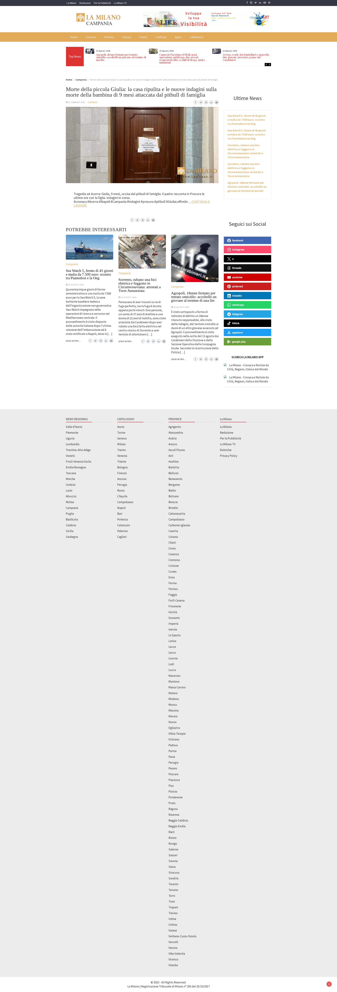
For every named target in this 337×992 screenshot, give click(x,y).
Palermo (122, 531)
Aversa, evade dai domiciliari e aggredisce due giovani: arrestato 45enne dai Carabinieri (247, 57)
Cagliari (122, 537)
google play (239, 341)
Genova (122, 438)
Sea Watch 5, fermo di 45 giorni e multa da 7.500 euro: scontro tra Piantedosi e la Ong (89, 274)
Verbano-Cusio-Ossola (182, 936)
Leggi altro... (73, 341)
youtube (237, 277)
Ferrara (173, 589)
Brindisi (173, 508)
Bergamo (174, 485)
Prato (172, 803)
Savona (173, 861)
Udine (172, 919)
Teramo (173, 890)
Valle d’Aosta (74, 427)
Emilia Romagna (76, 467)
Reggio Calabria (178, 820)
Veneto (70, 456)
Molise (70, 502)
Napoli (121, 508)
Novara (172, 716)
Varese (172, 930)
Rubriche (226, 450)
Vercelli (173, 942)
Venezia (122, 456)
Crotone (173, 566)
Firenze (122, 473)
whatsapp (238, 304)
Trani (171, 901)
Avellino (173, 461)
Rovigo (172, 844)
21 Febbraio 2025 (76, 102)
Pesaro (172, 768)
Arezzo (172, 444)
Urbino (172, 925)
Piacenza (174, 780)
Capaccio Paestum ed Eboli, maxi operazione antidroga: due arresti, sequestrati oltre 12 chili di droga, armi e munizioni (182, 58)
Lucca (172, 670)
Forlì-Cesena (176, 600)
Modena (173, 699)
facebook (237, 240)
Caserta (173, 531)
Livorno (173, 658)
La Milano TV (120, 3)
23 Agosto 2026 (76, 284)
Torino (121, 433)
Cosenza (173, 554)
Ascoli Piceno (176, 450)
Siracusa (173, 872)
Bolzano (173, 496)
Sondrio (173, 878)
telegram (237, 314)
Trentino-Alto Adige (78, 450)
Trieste (121, 461)
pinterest (237, 286)
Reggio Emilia (177, 826)
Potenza (122, 519)
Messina (173, 710)
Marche (70, 479)
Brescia (173, 502)
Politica (109, 37)
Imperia (173, 624)
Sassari (172, 855)
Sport (178, 37)
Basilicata (72, 519)
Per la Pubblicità (102, 3)
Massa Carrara (177, 687)
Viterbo (173, 965)
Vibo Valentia (176, 954)
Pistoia (172, 791)
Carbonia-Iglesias (179, 525)
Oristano (173, 739)
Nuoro (172, 722)
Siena (172, 867)
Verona (172, 948)
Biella (172, 490)
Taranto (173, 884)
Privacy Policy (228, 456)
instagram (238, 249)
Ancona (121, 479)
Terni (171, 896)
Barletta (173, 467)
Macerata (174, 676)
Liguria (70, 438)
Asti (170, 456)
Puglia (70, 514)
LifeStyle (161, 37)
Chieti (172, 543)
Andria (172, 438)
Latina (172, 641)
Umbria (70, 485)
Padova (173, 745)
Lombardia (72, 444)
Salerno (173, 849)
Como (172, 548)
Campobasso (125, 502)
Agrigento (174, 427)
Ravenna (173, 815)
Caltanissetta (176, 514)
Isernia (172, 629)
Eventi (143, 37)
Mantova (173, 681)
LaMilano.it (197, 37)
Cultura (126, 37)
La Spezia (174, 635)
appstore (237, 332)
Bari (119, 514)
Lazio (69, 490)
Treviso (173, 913)
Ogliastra (174, 728)
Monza (172, 705)
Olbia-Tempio (177, 734)
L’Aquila (122, 496)
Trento (121, 450)
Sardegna (72, 537)
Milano (121, 444)
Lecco (172, 652)
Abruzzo (71, 496)
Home (74, 37)
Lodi (171, 664)
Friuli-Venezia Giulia (78, 461)
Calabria (71, 525)
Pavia (171, 757)
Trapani (173, 907)
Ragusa (173, 809)
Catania (173, 537)
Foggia (172, 595)
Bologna (122, 467)
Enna (171, 577)
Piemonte (72, 433)
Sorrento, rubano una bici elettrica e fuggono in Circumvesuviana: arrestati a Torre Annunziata (139, 285)
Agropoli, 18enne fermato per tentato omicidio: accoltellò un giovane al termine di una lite (121, 57)
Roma (120, 490)
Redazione (85, 3)
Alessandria (175, 433)
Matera (172, 693)
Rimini (172, 838)
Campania (92, 102)
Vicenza (173, 959)
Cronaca (91, 37)
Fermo (172, 583)
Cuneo (172, 571)
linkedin (237, 295)
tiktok (235, 323)
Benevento (175, 479)
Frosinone (174, 606)
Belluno (173, 473)
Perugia (122, 485)
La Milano (71, 3)
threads (237, 267)
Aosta (120, 427)
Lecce (172, 647)
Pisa (171, 786)
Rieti (171, 832)
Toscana (71, 473)
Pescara (173, 774)
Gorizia (172, 612)
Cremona (174, 560)
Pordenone (175, 797)
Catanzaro (123, 525)
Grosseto (174, 618)
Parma (172, 751)
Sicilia (69, 531)
